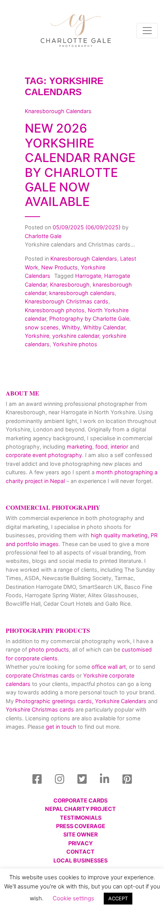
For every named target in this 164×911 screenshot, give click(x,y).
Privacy (80, 843)
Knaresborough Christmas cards (66, 301)
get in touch (61, 726)
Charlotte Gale (43, 236)
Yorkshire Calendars (120, 701)
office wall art (108, 666)
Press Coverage (80, 826)
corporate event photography (44, 455)
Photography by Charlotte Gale (89, 318)
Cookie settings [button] (73, 898)
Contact (80, 851)
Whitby (71, 327)
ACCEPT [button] (118, 898)
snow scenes (42, 327)
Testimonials (80, 817)
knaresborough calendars (82, 293)
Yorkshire (37, 335)
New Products (59, 267)
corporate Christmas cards (41, 675)
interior (119, 446)
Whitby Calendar (104, 327)
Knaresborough (70, 284)
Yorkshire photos (75, 344)
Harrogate (88, 275)
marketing (79, 446)
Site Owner (80, 834)
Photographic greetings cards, (54, 701)
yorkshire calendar (75, 335)
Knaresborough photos (55, 310)
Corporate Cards (80, 800)
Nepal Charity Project (80, 809)
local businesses (80, 860)
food (101, 446)
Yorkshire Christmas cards (40, 709)
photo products (49, 649)
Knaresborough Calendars (83, 258)
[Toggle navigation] (147, 30)
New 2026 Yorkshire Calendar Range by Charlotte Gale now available (80, 165)
